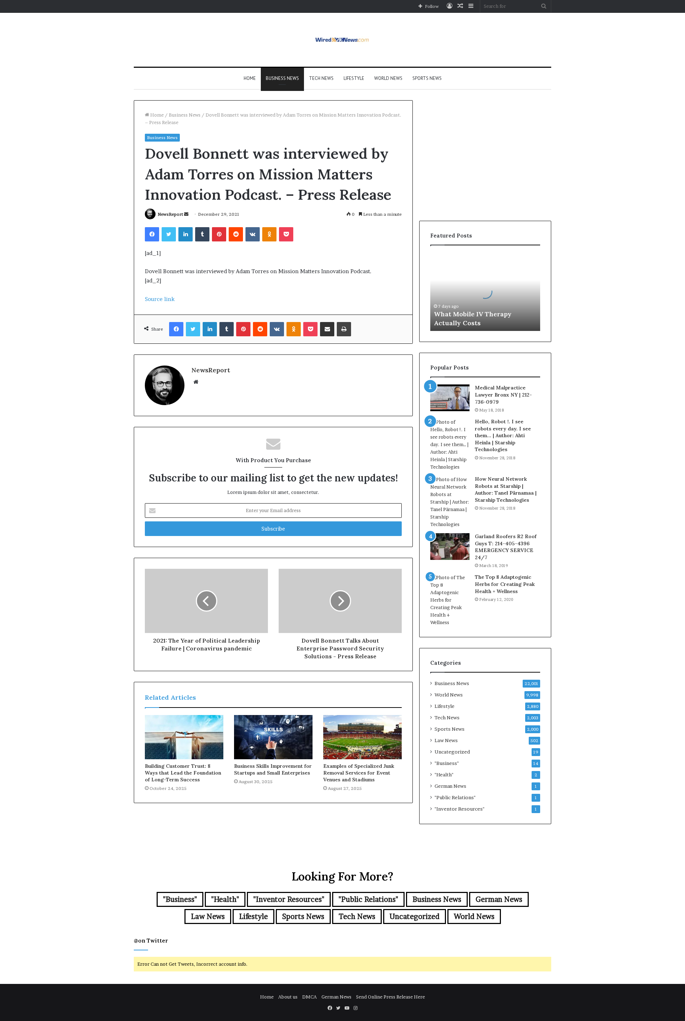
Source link (159, 299)
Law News (446, 740)
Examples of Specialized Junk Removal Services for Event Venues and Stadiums (358, 773)
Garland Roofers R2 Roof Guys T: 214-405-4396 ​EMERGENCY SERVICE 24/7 (506, 547)
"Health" (444, 774)
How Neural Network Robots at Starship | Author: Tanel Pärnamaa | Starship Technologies (506, 489)
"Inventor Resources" (459, 809)
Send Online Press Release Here (390, 997)
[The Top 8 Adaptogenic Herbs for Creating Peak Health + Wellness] (450, 600)
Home (250, 78)
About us (288, 997)
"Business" (447, 763)
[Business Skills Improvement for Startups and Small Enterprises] (273, 737)
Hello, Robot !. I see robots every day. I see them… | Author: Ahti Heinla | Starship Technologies (503, 435)
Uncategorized (452, 752)
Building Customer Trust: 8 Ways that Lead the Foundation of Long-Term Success (183, 773)
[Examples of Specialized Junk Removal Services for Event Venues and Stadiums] (362, 737)
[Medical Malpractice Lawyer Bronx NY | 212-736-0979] (450, 397)
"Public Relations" (455, 797)
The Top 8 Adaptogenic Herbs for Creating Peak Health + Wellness (505, 584)
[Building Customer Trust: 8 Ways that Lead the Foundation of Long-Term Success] (184, 737)
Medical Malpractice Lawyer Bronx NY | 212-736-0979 (503, 394)
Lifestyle (354, 78)
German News (450, 786)
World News (388, 78)
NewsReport (170, 214)
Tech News (321, 78)
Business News (282, 78)
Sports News (427, 78)
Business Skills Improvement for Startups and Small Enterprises (273, 769)
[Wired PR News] (343, 40)
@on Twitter (151, 940)
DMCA (309, 997)
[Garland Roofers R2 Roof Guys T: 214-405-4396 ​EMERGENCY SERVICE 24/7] (450, 546)
